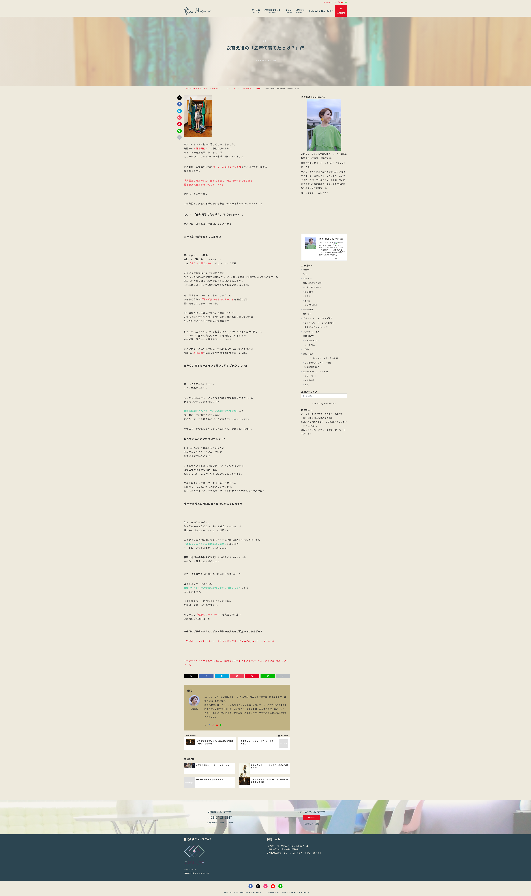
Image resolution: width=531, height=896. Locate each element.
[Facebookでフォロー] (209, 725)
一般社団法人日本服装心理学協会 (317, 418)
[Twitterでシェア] (179, 97)
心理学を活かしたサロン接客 (318, 362)
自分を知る (309, 344)
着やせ (307, 296)
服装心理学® (309, 336)
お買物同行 (199, 148)
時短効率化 (309, 380)
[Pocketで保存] (179, 117)
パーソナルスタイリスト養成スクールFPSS (322, 414)
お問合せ (311, 817)
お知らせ (307, 313)
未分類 (306, 349)
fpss (305, 274)
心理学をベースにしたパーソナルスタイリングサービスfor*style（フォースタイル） (229, 641)
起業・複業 (308, 353)
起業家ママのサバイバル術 (315, 371)
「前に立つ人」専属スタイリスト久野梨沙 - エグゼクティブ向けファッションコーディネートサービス (268, 892)
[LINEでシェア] (179, 131)
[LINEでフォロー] (346, 2)
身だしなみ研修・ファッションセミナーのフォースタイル (294, 852)
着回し (307, 300)
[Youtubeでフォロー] (342, 2)
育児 (306, 384)
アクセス (329, 2)
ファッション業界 (311, 331)
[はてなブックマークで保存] (179, 111)
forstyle (307, 269)
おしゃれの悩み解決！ (313, 283)
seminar (307, 278)
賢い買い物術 (310, 305)
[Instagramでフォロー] (339, 2)
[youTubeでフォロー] (217, 725)
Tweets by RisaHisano (324, 403)
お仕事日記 (308, 309)
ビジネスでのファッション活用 (317, 318)
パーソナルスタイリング (226, 167)
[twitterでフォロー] (205, 725)
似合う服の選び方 (312, 287)
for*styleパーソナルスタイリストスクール (288, 845)
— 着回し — (265, 41)
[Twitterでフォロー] (335, 2)
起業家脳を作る (311, 367)
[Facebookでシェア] (179, 104)
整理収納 (308, 291)
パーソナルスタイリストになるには (321, 358)
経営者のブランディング (316, 327)
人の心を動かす (311, 340)
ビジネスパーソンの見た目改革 (319, 322)
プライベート (310, 375)
